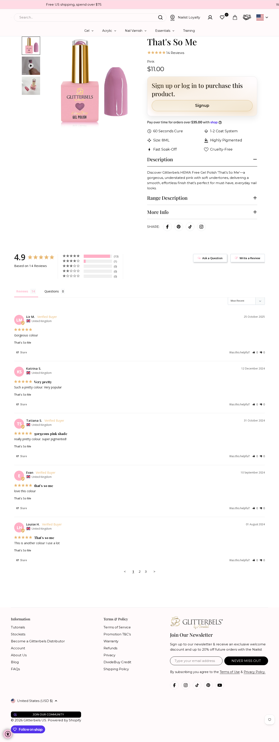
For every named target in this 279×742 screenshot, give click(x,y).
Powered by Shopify (64, 720)
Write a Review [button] (250, 258)
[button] (255, 352)
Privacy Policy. (254, 672)
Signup (202, 105)
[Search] (160, 17)
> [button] (154, 571)
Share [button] (23, 352)
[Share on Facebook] (167, 226)
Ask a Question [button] (212, 258)
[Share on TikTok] (190, 226)
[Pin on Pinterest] (178, 226)
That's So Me (22, 342)
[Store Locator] (247, 17)
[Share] (201, 226)
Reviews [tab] (22, 291)
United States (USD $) (35, 701)
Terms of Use (230, 672)
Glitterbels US (35, 720)
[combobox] (90, 17)
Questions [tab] (51, 291)
